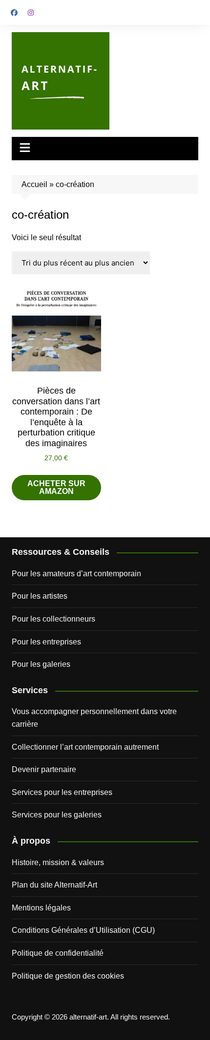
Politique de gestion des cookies (68, 976)
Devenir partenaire (44, 769)
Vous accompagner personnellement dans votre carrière (94, 717)
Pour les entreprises (46, 642)
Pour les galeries (41, 664)
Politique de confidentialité (58, 953)
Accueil (34, 184)
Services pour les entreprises (62, 792)
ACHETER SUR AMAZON (56, 487)
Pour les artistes (39, 596)
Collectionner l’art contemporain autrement (85, 747)
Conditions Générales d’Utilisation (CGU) (83, 930)
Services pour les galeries (57, 815)
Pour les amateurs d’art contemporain (76, 573)
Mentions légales (41, 908)
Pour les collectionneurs (53, 619)
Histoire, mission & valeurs (58, 862)
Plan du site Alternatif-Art (54, 885)
